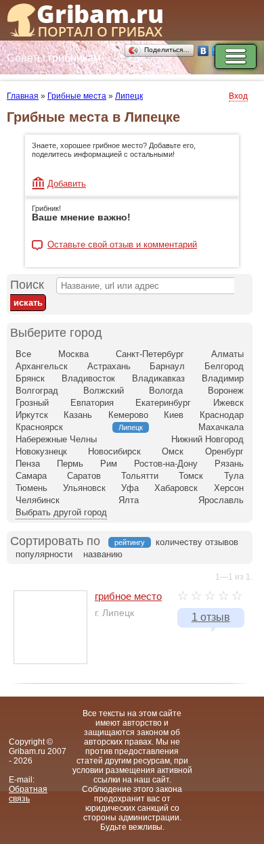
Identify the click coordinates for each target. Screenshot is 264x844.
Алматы (227, 354)
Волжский (103, 390)
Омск (172, 451)
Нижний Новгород (207, 439)
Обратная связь (28, 793)
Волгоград (37, 390)
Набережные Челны (56, 439)
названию (103, 554)
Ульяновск (84, 488)
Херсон (229, 488)
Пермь (70, 464)
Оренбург (224, 451)
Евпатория (92, 403)
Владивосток (88, 378)
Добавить (66, 184)
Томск (191, 476)
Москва (73, 354)
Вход (238, 96)
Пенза (28, 464)
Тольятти (139, 476)
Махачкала (221, 427)
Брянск (30, 378)
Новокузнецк (41, 451)
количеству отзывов (197, 542)
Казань (78, 415)
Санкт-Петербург (150, 354)
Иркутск (32, 415)
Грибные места (76, 96)
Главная (23, 96)
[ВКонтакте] (203, 51)
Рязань (229, 464)
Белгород (224, 366)
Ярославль (221, 500)
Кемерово (128, 415)
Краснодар (222, 415)
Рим (108, 464)
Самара (31, 476)
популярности (44, 554)
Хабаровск (176, 488)
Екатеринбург (163, 403)
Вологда (166, 390)
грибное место (128, 596)
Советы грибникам (54, 58)
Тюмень (31, 488)
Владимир (223, 378)
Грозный (32, 403)
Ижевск (228, 403)
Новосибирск (114, 451)
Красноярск (39, 427)
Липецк (129, 96)
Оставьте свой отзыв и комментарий (122, 245)
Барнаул (167, 366)
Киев (173, 415)
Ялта (128, 500)
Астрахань (109, 366)
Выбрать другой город (61, 512)
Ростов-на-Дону (166, 464)
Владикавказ (158, 378)
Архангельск (42, 366)
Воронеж (226, 390)
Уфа (130, 488)
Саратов (84, 476)
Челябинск (38, 500)
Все (23, 354)
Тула (234, 476)
